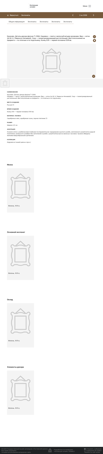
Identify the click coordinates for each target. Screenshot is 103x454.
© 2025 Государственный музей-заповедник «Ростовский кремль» (25, 449)
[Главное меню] (89, 6)
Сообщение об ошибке (93, 450)
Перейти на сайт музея (92, 452)
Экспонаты (32, 22)
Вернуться (14, 15)
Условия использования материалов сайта (16, 452)
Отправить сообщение (93, 449)
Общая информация (17, 22)
